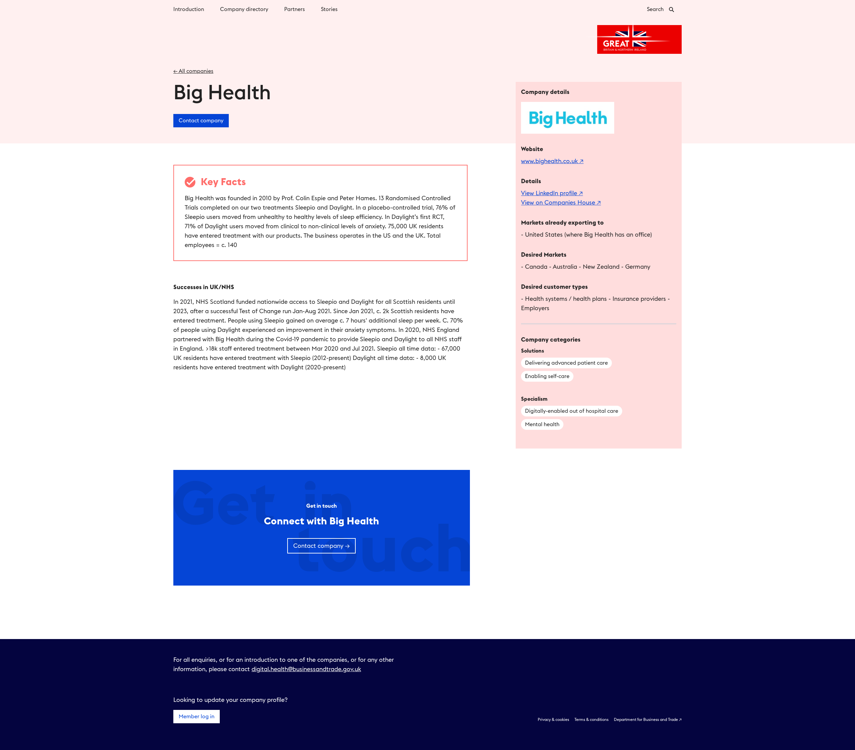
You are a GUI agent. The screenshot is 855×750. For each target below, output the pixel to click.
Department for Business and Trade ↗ (648, 720)
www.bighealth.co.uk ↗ (552, 161)
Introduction (188, 9)
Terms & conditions (591, 720)
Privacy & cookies (553, 720)
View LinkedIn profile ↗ (552, 193)
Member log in (196, 716)
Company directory (244, 9)
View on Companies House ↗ (561, 203)
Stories (329, 9)
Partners (294, 9)
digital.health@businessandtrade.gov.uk (306, 669)
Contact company (201, 120)
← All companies (193, 71)
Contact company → (321, 546)
